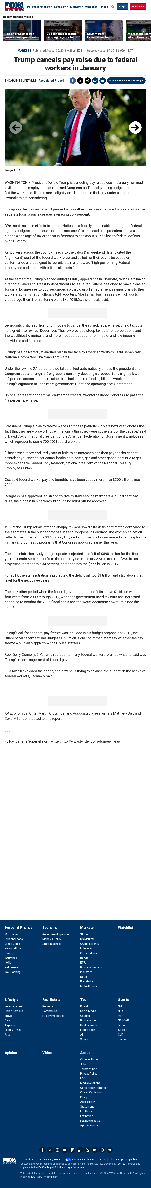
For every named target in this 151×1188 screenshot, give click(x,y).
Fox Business (14, 6)
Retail (83, 976)
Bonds (84, 957)
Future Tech (87, 1029)
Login (122, 6)
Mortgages (11, 934)
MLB (120, 1015)
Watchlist (91, 6)
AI (81, 1034)
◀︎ (15, 127)
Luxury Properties (53, 1015)
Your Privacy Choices (83, 1159)
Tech (84, 1000)
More (104, 6)
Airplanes (11, 1025)
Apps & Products (90, 1125)
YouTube (65, 1150)
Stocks (84, 934)
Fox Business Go (90, 1120)
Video (47, 1053)
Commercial (50, 1011)
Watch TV (138, 6)
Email (102, 80)
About (85, 1053)
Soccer (122, 1029)
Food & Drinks (13, 1029)
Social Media (88, 1011)
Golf (120, 1034)
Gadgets (85, 1015)
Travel (8, 1015)
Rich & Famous (14, 1011)
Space (84, 1039)
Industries (86, 972)
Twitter (80, 80)
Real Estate (51, 1000)
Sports (123, 1000)
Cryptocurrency (89, 943)
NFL (120, 1006)
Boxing (122, 1025)
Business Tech (89, 1020)
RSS (87, 1150)
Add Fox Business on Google (127, 80)
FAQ (82, 1078)
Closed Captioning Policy (123, 1159)
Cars (7, 1020)
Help (102, 1159)
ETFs (83, 962)
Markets (75, 6)
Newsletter (95, 1150)
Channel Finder (89, 1059)
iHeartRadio (110, 1150)
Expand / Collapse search (112, 7)
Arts (7, 1034)
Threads (88, 80)
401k (8, 962)
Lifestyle (11, 1000)
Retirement (12, 967)
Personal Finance (38, 6)
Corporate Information (94, 1087)
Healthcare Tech (90, 1025)
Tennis (122, 1039)
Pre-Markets (88, 981)
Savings (10, 953)
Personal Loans (14, 948)
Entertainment (14, 1006)
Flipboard (72, 1150)
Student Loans (14, 939)
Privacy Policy (88, 1073)
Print (95, 80)
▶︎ (135, 127)
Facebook (73, 80)
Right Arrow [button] (143, 30)
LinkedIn (80, 1150)
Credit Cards (12, 943)
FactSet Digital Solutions (51, 1167)
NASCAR (123, 1020)
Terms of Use (88, 1068)
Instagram (57, 1150)
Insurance (11, 957)
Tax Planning (13, 972)
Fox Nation (86, 1116)
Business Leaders (91, 967)
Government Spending (56, 934)
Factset (121, 1163)
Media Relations (90, 1083)
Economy (60, 6)
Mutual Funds (88, 986)
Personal (47, 1006)
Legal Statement (76, 1167)
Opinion (11, 1053)
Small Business (51, 943)
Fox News (86, 1111)
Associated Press (51, 80)
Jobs (83, 1064)
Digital (84, 1006)
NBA (120, 1011)
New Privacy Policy (50, 1159)
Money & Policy (51, 939)
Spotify (102, 1150)
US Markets (87, 939)
